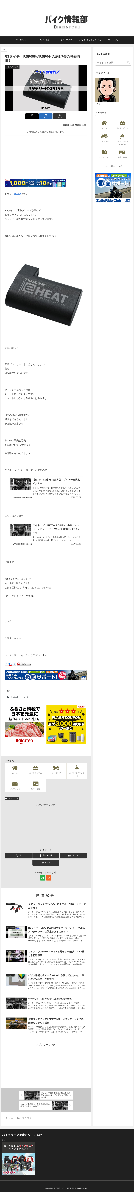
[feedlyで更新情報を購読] (42, 878)
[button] (59, 116)
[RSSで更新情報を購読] (48, 878)
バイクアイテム (13, 798)
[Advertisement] (46, 156)
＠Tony (17, 193)
